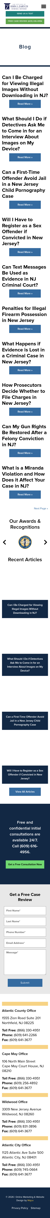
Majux (30, 1200)
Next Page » (41, 508)
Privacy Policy (20, 1208)
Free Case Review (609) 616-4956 (25, 21)
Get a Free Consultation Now (25, 864)
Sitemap (35, 1208)
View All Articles (25, 791)
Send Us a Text (25, 14)
